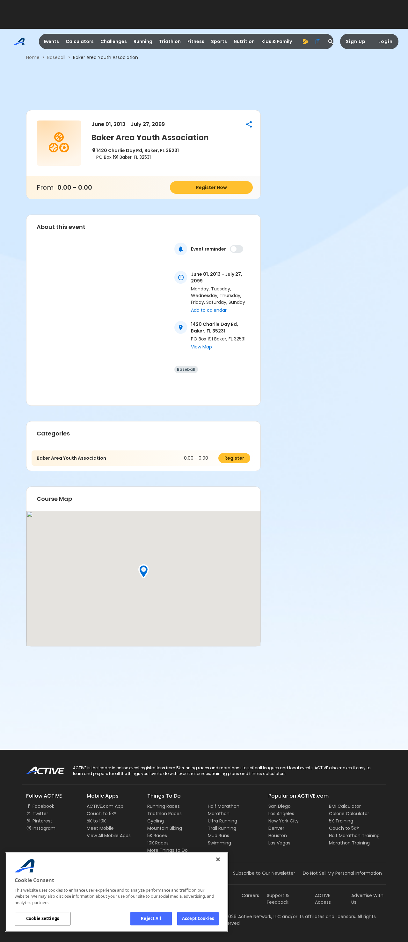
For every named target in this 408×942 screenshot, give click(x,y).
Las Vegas (279, 843)
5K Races (157, 835)
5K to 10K (96, 821)
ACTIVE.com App (105, 806)
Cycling (155, 821)
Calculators (80, 41)
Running (143, 41)
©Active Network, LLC (250, 916)
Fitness (195, 41)
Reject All (151, 918)
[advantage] (305, 41)
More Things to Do (167, 850)
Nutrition (244, 41)
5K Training (341, 821)
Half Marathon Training (354, 835)
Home (33, 57)
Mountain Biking (164, 828)
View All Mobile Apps (109, 835)
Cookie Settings (42, 918)
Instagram (44, 828)
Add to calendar (209, 310)
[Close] (218, 859)
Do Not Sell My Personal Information (342, 873)
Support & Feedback (278, 898)
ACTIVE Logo (39, 768)
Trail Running (222, 828)
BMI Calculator (345, 806)
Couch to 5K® (102, 813)
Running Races (163, 806)
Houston (277, 835)
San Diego (279, 806)
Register (234, 458)
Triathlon (170, 41)
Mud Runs (218, 835)
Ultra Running (222, 821)
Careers (250, 895)
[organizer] (318, 41)
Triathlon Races (164, 813)
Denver (276, 828)
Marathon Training (349, 843)
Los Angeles (281, 813)
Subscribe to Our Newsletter (264, 873)
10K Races (158, 843)
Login (385, 41)
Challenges (113, 41)
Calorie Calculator (349, 813)
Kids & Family (276, 41)
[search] (331, 41)
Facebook (43, 806)
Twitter (40, 813)
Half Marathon (223, 806)
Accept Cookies (198, 918)
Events (51, 41)
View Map (201, 347)
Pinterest (42, 821)
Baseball (56, 57)
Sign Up (356, 41)
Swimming (219, 843)
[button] (249, 124)
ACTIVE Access (323, 898)
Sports (219, 41)
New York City (283, 821)
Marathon (218, 813)
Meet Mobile (100, 828)
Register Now (211, 187)
